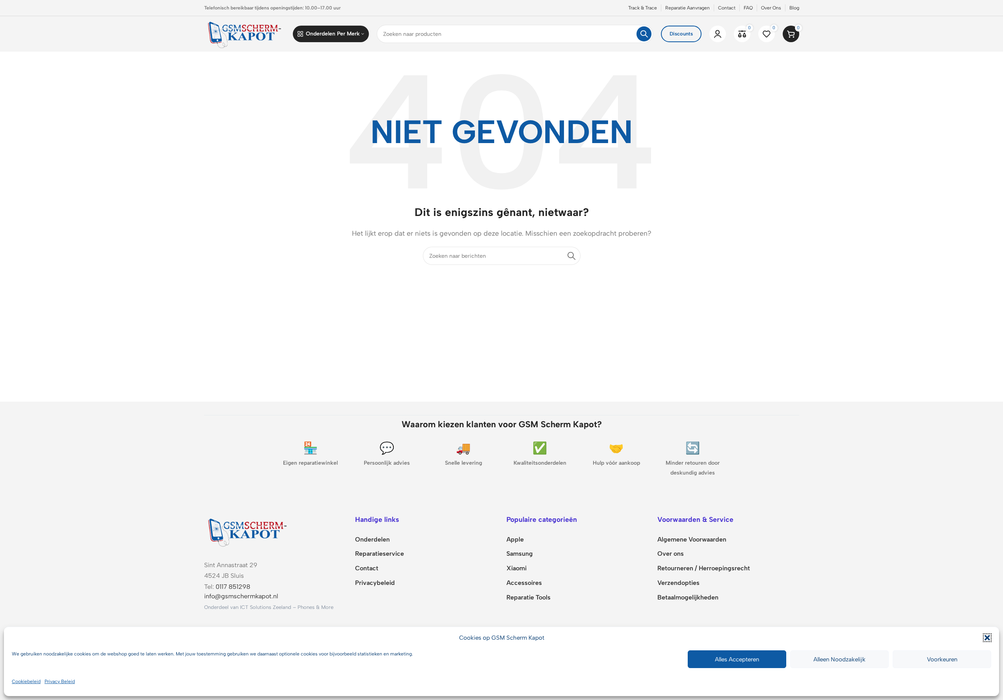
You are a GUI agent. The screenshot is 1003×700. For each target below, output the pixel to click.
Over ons (670, 553)
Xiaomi (516, 568)
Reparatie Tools (528, 597)
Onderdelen (372, 539)
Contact (366, 568)
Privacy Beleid (60, 681)
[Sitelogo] (244, 33)
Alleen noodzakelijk (839, 659)
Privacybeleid (375, 582)
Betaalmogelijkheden (687, 597)
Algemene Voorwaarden (691, 539)
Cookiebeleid (26, 681)
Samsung (519, 553)
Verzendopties (678, 582)
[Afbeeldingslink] (247, 531)
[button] (987, 638)
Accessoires (524, 582)
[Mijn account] (717, 34)
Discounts (681, 34)
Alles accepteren (737, 659)
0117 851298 (233, 586)
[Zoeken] (643, 33)
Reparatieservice (379, 553)
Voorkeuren (942, 659)
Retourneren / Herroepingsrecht (703, 568)
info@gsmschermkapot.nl (241, 596)
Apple (515, 539)
